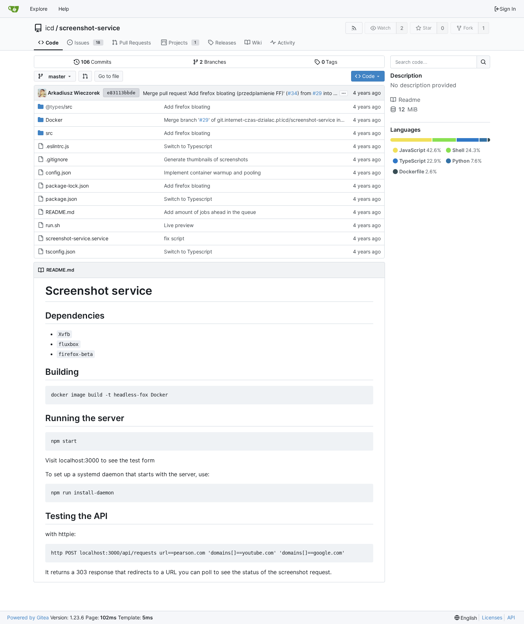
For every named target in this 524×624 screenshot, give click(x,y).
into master (335, 93)
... (343, 92)
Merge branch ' (181, 120)
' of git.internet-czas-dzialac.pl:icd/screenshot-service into (277, 120)
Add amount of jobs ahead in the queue (210, 212)
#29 (317, 93)
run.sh (53, 225)
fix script (174, 238)
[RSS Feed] (353, 28)
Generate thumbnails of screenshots (206, 159)
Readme (409, 99)
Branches (213, 62)
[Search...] (483, 62)
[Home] (14, 8)
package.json (61, 199)
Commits (96, 62)
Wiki (257, 43)
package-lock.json (67, 186)
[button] (85, 76)
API (511, 617)
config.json (58, 172)
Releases (225, 43)
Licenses (492, 617)
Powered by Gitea (28, 617)
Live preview (179, 225)
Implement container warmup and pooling (212, 172)
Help (63, 9)
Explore (38, 9)
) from (305, 93)
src (49, 133)
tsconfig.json (60, 251)
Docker (54, 120)
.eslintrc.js (57, 146)
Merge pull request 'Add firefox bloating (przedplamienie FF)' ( (215, 93)
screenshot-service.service (77, 238)
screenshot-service (89, 28)
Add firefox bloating (187, 107)
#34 (292, 93)
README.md (60, 212)
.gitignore (57, 159)
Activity (286, 43)
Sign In (508, 9)
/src (59, 107)
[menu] (465, 618)
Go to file (108, 76)
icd (49, 28)
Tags (330, 62)
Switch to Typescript (188, 146)
